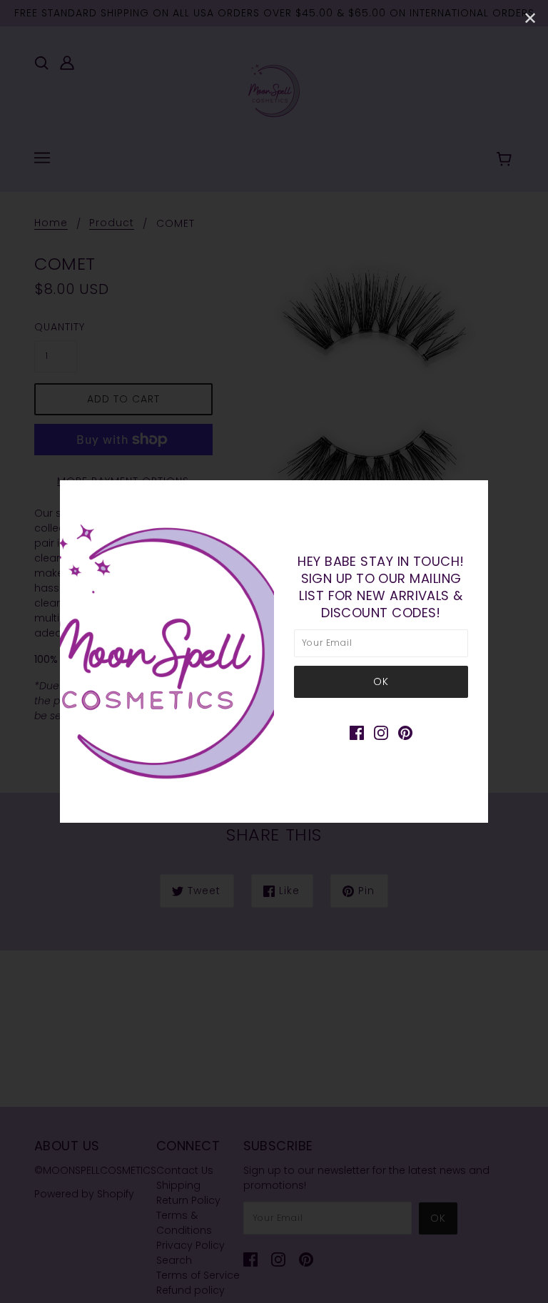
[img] (357, 732)
